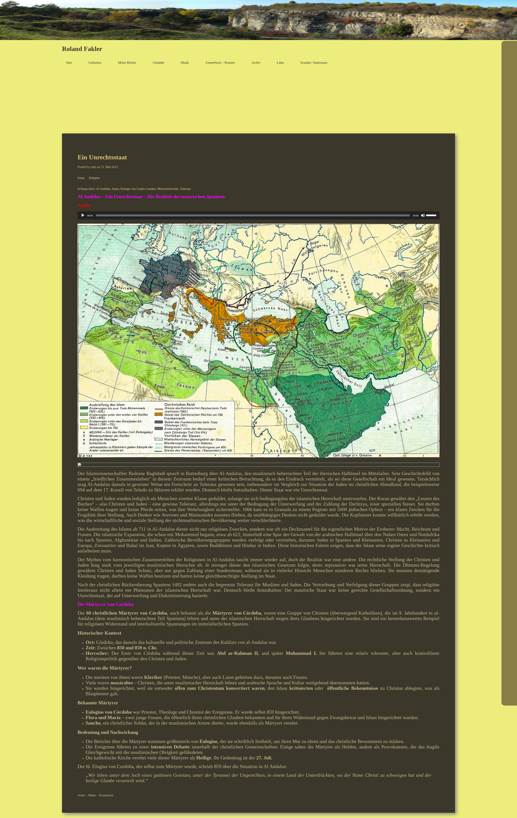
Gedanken (94, 62)
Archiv (255, 62)
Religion (94, 178)
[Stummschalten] (423, 215)
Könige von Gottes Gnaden (138, 188)
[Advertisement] (258, 100)
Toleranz (185, 188)
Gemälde (158, 62)
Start (69, 62)
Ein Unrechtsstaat (102, 157)
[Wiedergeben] (83, 215)
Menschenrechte (167, 188)
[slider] (431, 215)
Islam (81, 178)
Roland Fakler (82, 48)
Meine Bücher (127, 62)
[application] (258, 215)
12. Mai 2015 (109, 167)
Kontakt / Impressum (314, 62)
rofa (93, 167)
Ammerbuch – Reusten (220, 62)
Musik (185, 62)
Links (280, 62)
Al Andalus (103, 188)
